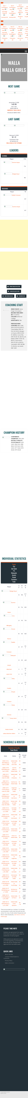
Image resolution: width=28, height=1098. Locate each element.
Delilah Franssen (16, 195)
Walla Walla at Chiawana (14, 776)
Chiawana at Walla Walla (14, 843)
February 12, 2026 (14, 135)
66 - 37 (19, 823)
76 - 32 (19, 843)
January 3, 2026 (5, 816)
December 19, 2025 (5, 789)
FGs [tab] (14, 566)
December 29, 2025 (5, 803)
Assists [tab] (14, 575)
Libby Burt (9, 669)
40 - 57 (19, 769)
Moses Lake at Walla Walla (14, 803)
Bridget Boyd (16, 174)
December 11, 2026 (14, 102)
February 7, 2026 (5, 890)
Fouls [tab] (14, 582)
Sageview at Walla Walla (14, 789)
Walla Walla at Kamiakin (14, 870)
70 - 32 (19, 850)
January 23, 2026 (5, 856)
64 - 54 (19, 863)
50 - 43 (19, 876)
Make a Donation (9, 963)
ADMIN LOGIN (3, 1093)
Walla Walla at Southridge (14, 883)
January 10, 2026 (5, 836)
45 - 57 (19, 816)
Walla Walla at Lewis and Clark (14, 762)
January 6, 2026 (5, 823)
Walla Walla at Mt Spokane (14, 143)
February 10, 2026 (5, 897)
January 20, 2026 (5, 850)
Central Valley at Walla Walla (14, 769)
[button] (14, 286)
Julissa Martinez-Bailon (9, 733)
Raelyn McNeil (9, 729)
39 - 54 (19, 883)
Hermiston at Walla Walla (14, 863)
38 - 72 (19, 776)
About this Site (9, 954)
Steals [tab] (14, 577)
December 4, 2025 (5, 762)
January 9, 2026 (5, 829)
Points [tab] (14, 564)
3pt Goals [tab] (14, 569)
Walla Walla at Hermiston (14, 796)
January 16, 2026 (5, 843)
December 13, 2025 (5, 782)
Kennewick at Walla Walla (14, 876)
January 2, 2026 (5, 809)
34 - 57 (19, 870)
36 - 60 (19, 762)
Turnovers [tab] (14, 579)
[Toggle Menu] (26, 51)
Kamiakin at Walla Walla (14, 809)
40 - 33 (19, 829)
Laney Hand (13, 718)
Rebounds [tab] (14, 573)
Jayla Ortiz (9, 674)
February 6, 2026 (5, 883)
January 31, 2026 (5, 876)
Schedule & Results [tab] (14, 748)
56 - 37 (19, 890)
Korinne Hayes (16, 162)
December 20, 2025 (5, 796)
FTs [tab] (14, 571)
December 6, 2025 (5, 769)
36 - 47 (19, 803)
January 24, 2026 (5, 863)
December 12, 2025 (5, 776)
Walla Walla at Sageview (14, 856)
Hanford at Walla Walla (14, 110)
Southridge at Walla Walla (14, 823)
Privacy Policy (8, 960)
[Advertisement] (14, 234)
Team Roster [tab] (14, 750)
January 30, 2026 (5, 870)
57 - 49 (19, 809)
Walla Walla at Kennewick (14, 816)
